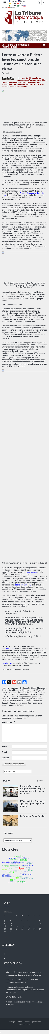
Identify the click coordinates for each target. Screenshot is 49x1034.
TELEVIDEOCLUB (8, 703)
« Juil (6, 937)
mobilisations (31, 572)
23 (5, 929)
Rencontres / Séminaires (32, 701)
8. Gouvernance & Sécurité (32, 690)
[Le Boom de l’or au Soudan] (10, 820)
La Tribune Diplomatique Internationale (15, 45)
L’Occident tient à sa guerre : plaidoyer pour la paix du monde (33, 803)
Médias (15, 699)
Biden (30, 703)
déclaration (10, 649)
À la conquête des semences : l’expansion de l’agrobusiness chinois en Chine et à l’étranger (24, 973)
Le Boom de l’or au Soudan (32, 816)
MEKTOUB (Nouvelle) (14, 997)
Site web (5, 758)
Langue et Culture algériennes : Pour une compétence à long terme (22, 981)
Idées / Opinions (31, 697)
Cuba (4, 694)
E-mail (5, 752)
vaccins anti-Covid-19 (22, 585)
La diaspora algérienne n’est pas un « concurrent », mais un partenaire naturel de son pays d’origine (25, 989)
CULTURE (10, 694)
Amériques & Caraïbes (36, 692)
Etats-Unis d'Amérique (16, 697)
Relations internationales (12, 701)
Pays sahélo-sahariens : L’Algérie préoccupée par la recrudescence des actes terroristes (32, 790)
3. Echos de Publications (11, 690)
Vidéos (18, 703)
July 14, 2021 (34, 636)
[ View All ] (41, 781)
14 (34, 924)
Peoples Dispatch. (22, 670)
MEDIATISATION (36, 699)
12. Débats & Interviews (37, 688)
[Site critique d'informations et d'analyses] (24, 35)
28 (34, 929)
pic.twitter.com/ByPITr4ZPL (18, 632)
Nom (4, 747)
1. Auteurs (14, 688)
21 (34, 926)
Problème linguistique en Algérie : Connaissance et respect (25, 1003)
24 (11, 929)
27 (29, 929)
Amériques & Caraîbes (17, 692)
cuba (35, 703)
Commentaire (8, 722)
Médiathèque (24, 699)
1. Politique (23, 688)
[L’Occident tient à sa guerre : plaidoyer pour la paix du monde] (10, 806)
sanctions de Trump (16, 705)
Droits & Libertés (21, 694)
